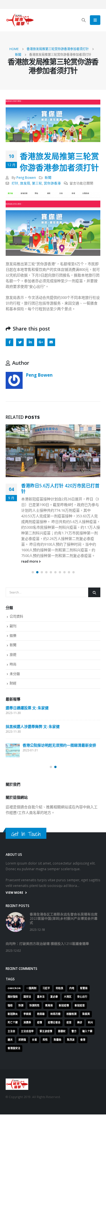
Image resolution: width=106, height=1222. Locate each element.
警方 (74, 1031)
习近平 (46, 988)
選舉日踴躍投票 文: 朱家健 (27, 707)
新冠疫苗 (80, 1005)
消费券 (27, 1022)
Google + (41, 342)
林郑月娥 (55, 1014)
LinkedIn (30, 342)
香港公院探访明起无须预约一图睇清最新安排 (59, 745)
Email (51, 342)
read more (30, 561)
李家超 (27, 1014)
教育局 (49, 1005)
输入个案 (87, 1031)
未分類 (15, 674)
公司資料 (16, 616)
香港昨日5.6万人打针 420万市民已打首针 (60, 488)
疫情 (39, 1022)
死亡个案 (13, 1022)
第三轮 (37, 183)
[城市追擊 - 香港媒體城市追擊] (20, 20)
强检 (10, 1005)
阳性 (45, 1039)
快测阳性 (34, 1005)
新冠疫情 (64, 1005)
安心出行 (82, 996)
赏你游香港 (52, 183)
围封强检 (13, 996)
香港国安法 (14, 1048)
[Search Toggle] (83, 20)
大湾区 (68, 996)
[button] (33, 572)
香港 (82, 1039)
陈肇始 (57, 1039)
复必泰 (54, 996)
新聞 (48, 177)
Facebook (9, 342)
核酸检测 (71, 1014)
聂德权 (62, 1031)
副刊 (13, 626)
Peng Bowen (26, 177)
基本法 (41, 996)
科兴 (90, 1022)
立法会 (11, 1031)
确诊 (79, 1022)
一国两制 (31, 988)
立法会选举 (27, 1031)
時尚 (13, 664)
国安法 (27, 996)
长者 (34, 1039)
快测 (20, 1005)
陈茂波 (71, 1039)
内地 (71, 988)
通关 (10, 1039)
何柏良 (59, 988)
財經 (13, 683)
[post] (13, 750)
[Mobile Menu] (95, 20)
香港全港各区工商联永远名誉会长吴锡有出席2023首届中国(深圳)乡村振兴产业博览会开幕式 (64, 918)
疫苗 (69, 1022)
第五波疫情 (46, 1031)
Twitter (20, 342)
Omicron (14, 988)
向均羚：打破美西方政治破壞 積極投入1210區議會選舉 (47, 943)
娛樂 (13, 635)
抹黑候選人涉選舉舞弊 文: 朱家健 (33, 726)
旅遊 (13, 654)
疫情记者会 (54, 1022)
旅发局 (25, 183)
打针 (15, 183)
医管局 (84, 988)
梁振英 (86, 1014)
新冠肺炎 (13, 1014)
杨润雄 (41, 1014)
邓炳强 (22, 1039)
